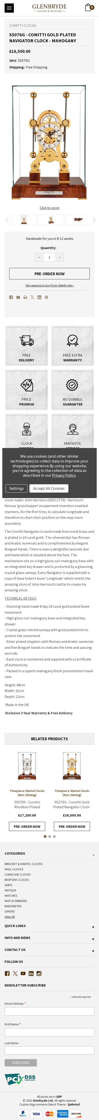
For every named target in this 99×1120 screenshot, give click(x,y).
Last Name (11, 1043)
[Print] (25, 297)
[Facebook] (11, 297)
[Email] (18, 297)
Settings (16, 488)
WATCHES (11, 895)
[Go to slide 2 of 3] (49, 836)
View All (10, 917)
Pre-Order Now (27, 826)
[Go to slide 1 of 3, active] (45, 836)
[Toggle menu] (9, 8)
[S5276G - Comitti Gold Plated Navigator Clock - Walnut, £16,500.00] (72, 766)
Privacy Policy (63, 475)
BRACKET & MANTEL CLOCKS (24, 864)
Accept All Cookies (49, 488)
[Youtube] (23, 973)
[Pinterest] (46, 297)
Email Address (15, 1004)
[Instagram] (39, 973)
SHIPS (8, 885)
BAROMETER (13, 906)
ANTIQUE (10, 890)
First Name (13, 1024)
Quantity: (48, 247)
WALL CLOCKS (14, 869)
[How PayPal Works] (49, 1113)
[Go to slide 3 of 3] (54, 836)
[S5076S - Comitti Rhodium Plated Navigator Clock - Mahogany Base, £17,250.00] (27, 766)
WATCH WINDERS (16, 901)
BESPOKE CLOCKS (17, 880)
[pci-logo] (20, 1079)
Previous (7, 219)
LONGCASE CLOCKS (18, 874)
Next (94, 219)
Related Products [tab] (49, 738)
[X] (32, 297)
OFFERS (10, 911)
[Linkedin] (39, 297)
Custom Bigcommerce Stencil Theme (42, 1104)
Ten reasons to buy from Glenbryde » (49, 285)
